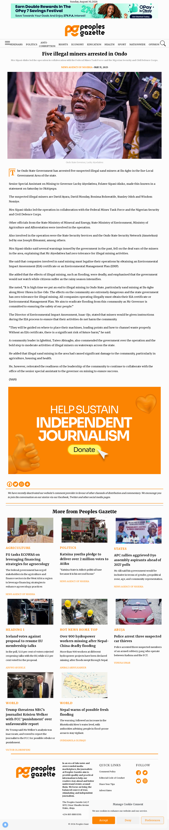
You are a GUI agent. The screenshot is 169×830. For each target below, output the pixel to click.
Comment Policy (107, 771)
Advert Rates (105, 790)
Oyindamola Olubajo (73, 740)
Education (94, 44)
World (12, 703)
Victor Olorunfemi (18, 750)
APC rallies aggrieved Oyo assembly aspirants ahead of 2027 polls (137, 560)
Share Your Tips (107, 784)
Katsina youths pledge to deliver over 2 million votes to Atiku (84, 559)
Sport (122, 44)
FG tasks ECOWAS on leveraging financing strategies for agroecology (27, 559)
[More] (27, 484)
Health (109, 44)
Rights (63, 44)
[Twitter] (15, 484)
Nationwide (137, 44)
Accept (103, 820)
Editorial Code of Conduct (112, 778)
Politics (31, 44)
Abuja (119, 630)
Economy (77, 44)
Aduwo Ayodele (15, 667)
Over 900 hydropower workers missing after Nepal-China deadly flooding (84, 641)
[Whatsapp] (21, 484)
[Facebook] (9, 484)
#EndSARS (16, 44)
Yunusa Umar (122, 662)
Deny (128, 820)
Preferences (152, 820)
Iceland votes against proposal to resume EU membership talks (24, 641)
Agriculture (18, 548)
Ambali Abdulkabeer (73, 667)
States (120, 549)
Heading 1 (15, 630)
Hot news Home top (79, 630)
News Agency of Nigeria (76, 67)
